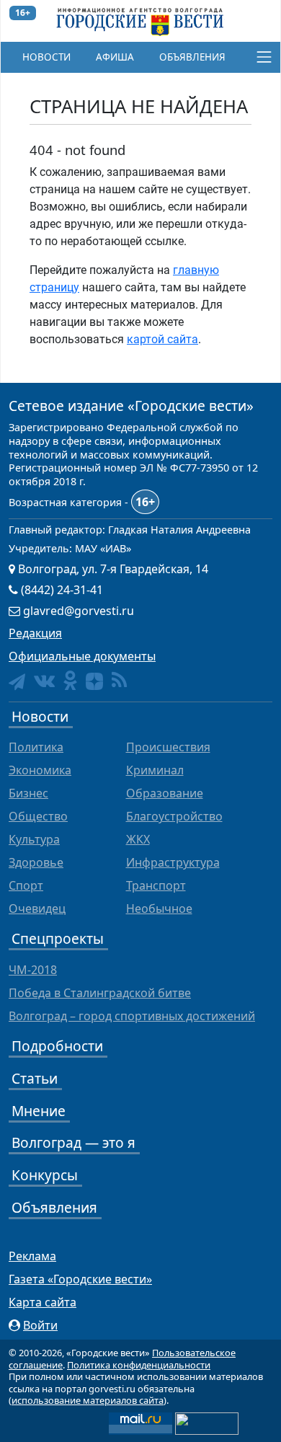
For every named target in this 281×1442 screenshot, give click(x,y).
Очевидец (37, 908)
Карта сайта (42, 1302)
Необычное (159, 908)
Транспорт (156, 885)
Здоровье (36, 862)
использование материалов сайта (88, 1400)
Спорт (26, 885)
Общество (38, 816)
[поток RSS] (119, 680)
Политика (36, 747)
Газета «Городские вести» (80, 1279)
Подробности (57, 1046)
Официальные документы (82, 656)
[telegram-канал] (17, 681)
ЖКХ (138, 839)
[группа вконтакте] (44, 680)
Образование (164, 793)
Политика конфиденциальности (138, 1364)
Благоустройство (174, 816)
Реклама (32, 1256)
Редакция (35, 633)
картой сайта (162, 339)
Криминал (155, 770)
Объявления (192, 56)
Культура (34, 839)
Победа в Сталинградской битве (100, 993)
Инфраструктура (173, 862)
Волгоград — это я (73, 1142)
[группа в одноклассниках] (70, 680)
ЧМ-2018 (33, 970)
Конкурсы (45, 1175)
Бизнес (28, 793)
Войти (40, 1325)
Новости (46, 56)
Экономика (40, 770)
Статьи (35, 1078)
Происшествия (168, 747)
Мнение (39, 1110)
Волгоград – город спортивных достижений (132, 1016)
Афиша (115, 56)
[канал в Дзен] (94, 681)
